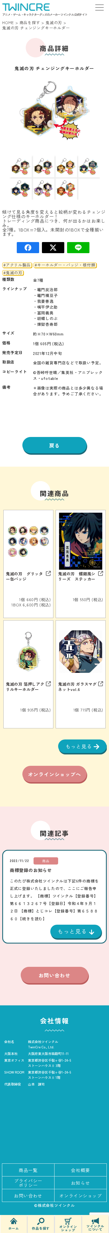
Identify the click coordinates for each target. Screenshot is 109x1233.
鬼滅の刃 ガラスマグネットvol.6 (77, 686)
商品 (45, 860)
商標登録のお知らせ (31, 870)
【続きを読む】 (32, 918)
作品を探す (41, 1228)
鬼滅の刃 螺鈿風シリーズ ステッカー (76, 576)
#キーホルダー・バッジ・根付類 (65, 265)
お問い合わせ (54, 975)
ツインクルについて (95, 1227)
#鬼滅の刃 (12, 272)
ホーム (13, 1228)
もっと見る (79, 746)
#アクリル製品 (17, 265)
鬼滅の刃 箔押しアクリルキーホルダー (25, 686)
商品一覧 (28, 1170)
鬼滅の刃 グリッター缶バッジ (24, 576)
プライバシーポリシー (28, 1182)
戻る (54, 445)
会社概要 (80, 1170)
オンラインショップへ (54, 774)
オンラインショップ (68, 1228)
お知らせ (80, 1183)
